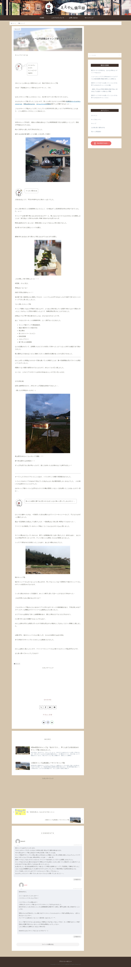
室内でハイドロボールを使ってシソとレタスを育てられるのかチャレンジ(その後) (104, 84)
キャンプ (18, 663)
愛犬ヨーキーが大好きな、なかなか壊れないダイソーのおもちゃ (104, 71)
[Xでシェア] (41, 707)
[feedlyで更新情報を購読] (52, 722)
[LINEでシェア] (54, 707)
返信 (76, 879)
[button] (119, 55)
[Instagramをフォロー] (48, 722)
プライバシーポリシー (65, 961)
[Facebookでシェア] (45, 707)
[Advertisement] (48, 681)
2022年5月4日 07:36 (78, 844)
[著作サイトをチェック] (44, 722)
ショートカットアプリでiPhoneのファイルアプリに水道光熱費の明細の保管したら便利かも (104, 78)
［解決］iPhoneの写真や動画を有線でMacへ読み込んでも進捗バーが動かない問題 (104, 90)
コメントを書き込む (48, 944)
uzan (25, 885)
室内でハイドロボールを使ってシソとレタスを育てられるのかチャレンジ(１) (104, 96)
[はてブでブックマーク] (50, 707)
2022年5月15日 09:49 (77, 888)
